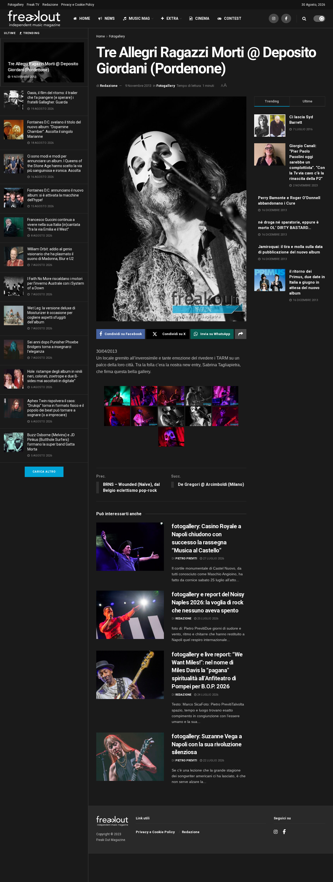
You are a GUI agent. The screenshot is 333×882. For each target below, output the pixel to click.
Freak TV (33, 4)
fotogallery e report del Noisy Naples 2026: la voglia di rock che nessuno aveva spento (208, 602)
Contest (232, 18)
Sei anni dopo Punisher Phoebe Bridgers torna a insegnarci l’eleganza (52, 347)
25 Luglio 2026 (207, 618)
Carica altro (44, 471)
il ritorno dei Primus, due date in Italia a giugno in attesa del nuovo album (307, 282)
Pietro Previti (186, 558)
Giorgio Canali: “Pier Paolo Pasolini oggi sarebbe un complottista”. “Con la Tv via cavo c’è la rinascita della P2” (307, 162)
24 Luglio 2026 (207, 694)
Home (84, 18)
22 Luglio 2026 (213, 760)
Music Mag (139, 18)
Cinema (202, 18)
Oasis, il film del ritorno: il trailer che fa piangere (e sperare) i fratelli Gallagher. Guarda (52, 97)
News (110, 18)
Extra (172, 18)
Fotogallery (16, 4)
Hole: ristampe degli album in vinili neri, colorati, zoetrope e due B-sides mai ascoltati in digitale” (54, 376)
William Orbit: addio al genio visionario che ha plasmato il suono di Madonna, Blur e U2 (50, 253)
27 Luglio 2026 (213, 558)
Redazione (50, 4)
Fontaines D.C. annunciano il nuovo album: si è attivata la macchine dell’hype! (55, 195)
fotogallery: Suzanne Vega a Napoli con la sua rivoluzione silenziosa (207, 744)
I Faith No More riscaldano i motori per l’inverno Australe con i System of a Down (55, 283)
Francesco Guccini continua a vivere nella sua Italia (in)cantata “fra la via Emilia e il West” (53, 224)
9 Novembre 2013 (138, 86)
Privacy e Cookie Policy (77, 4)
